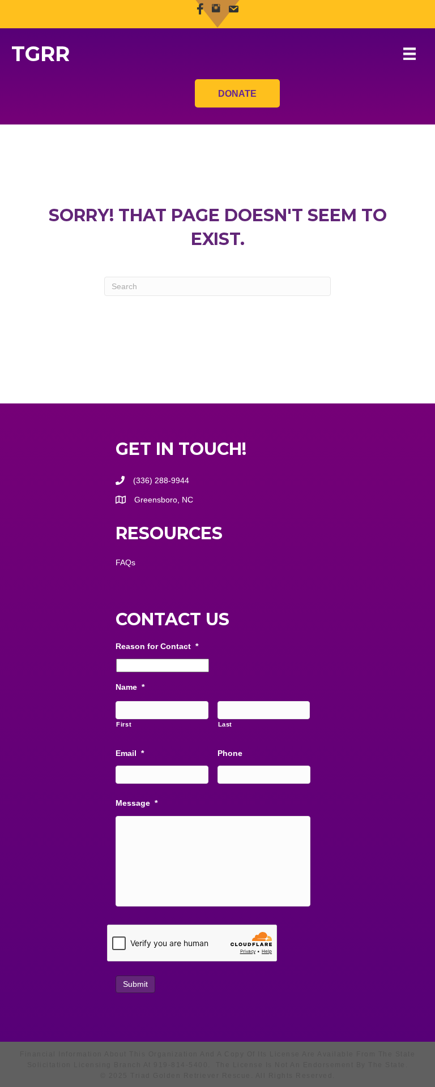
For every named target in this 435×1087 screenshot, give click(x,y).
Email (130, 753)
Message (136, 802)
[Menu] (409, 54)
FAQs (125, 562)
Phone (230, 753)
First (123, 724)
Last (225, 724)
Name (130, 686)
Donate (237, 93)
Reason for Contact (157, 646)
